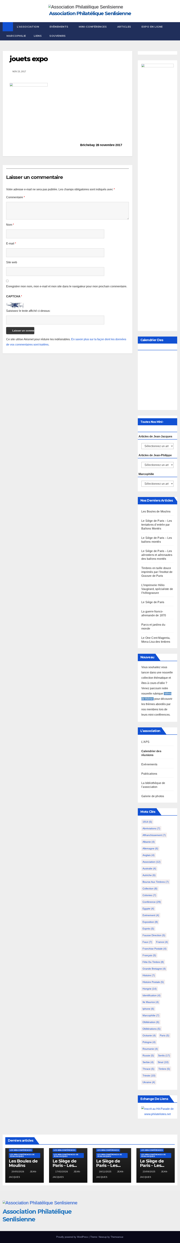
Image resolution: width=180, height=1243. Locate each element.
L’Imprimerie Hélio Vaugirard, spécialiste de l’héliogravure (157, 589)
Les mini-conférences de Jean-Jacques (22, 1155)
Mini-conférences (93, 26)
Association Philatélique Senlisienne (90, 13)
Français (149, 955)
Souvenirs (57, 35)
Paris (164, 1035)
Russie (148, 1055)
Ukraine (149, 1082)
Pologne (149, 1042)
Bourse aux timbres (156, 881)
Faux (147, 942)
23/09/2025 (149, 1171)
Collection (150, 888)
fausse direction (154, 935)
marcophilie (151, 1015)
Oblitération (151, 1022)
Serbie (148, 1062)
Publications (149, 773)
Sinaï (163, 1062)
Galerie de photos (152, 796)
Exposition (150, 922)
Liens (38, 35)
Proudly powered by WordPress (72, 1237)
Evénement (151, 915)
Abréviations (151, 828)
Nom (10, 224)
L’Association (28, 26)
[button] (175, 31)
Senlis (164, 1055)
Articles (124, 26)
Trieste (149, 1075)
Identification (151, 995)
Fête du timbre (153, 962)
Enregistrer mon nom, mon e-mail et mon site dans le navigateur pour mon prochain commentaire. (66, 286)
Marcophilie (16, 35)
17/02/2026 (62, 1171)
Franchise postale (154, 948)
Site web (11, 262)
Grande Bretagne (154, 968)
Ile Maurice (151, 1002)
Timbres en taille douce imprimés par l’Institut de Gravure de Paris (156, 572)
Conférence (152, 901)
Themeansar (117, 1237)
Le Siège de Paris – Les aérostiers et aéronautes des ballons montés (156, 555)
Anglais (149, 855)
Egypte (148, 908)
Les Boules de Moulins (156, 511)
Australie (149, 868)
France (162, 942)
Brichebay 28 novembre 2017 (101, 145)
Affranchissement (154, 835)
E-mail (11, 243)
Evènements (59, 26)
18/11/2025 (105, 1171)
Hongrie (150, 988)
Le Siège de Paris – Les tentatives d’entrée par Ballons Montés (156, 524)
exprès (148, 928)
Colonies (149, 895)
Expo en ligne (152, 26)
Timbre (164, 1068)
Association (151, 861)
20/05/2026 (18, 1171)
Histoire (149, 975)
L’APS (145, 741)
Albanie (149, 841)
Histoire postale (153, 982)
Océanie (149, 1035)
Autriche (149, 875)
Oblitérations (151, 1028)
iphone (148, 1008)
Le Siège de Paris (152, 602)
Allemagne (150, 848)
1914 (147, 821)
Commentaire (15, 197)
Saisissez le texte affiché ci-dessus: (28, 310)
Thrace (148, 1068)
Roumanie (150, 1048)
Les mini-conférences (21, 1150)
